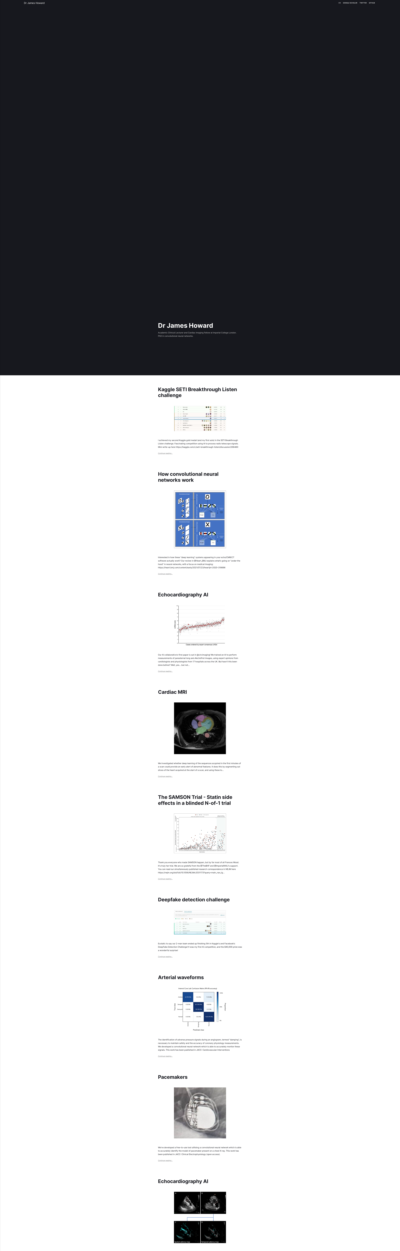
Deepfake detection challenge (194, 899)
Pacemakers (173, 1077)
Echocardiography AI (183, 595)
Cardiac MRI (172, 692)
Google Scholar (350, 3)
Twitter (363, 3)
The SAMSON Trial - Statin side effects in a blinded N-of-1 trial (195, 800)
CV (340, 3)
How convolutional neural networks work (188, 477)
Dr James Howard (34, 2)
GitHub (372, 3)
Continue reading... (165, 453)
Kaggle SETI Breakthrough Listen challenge (197, 392)
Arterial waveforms (181, 977)
